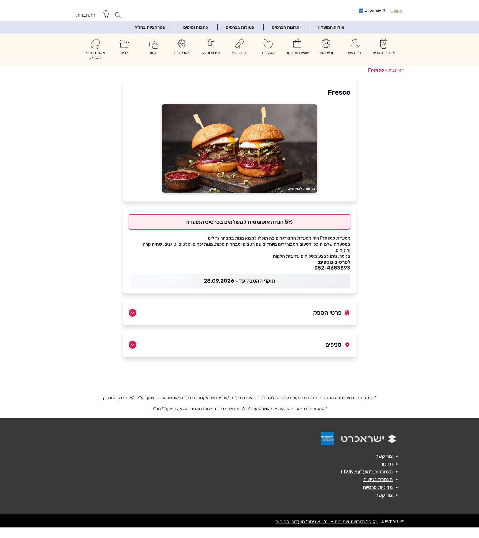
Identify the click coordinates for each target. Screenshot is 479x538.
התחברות (85, 15)
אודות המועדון (331, 27)
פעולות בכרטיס (240, 27)
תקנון (387, 464)
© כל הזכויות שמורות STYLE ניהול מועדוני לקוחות (326, 522)
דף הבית (396, 70)
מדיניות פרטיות (378, 487)
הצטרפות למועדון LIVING (367, 472)
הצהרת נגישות (378, 479)
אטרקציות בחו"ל (150, 27)
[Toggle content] (132, 313)
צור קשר (384, 456)
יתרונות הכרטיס (286, 27)
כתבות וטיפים (195, 27)
